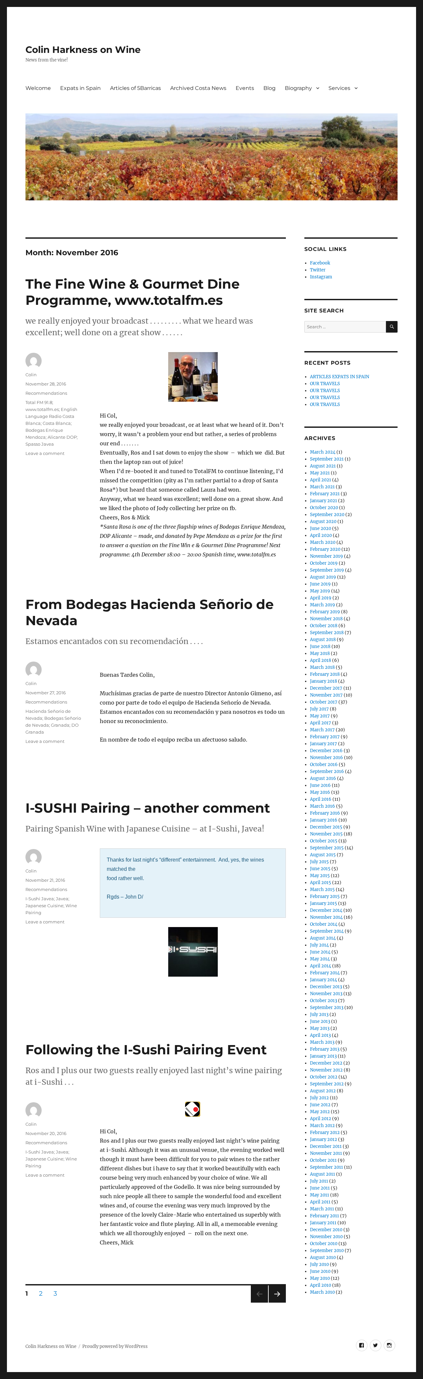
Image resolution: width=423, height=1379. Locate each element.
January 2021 (323, 501)
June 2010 (320, 1271)
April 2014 (320, 966)
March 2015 (322, 889)
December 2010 (326, 1230)
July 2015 (319, 862)
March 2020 (322, 542)
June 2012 (320, 1105)
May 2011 (319, 1195)
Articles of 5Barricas (135, 88)
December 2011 (326, 1146)
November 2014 (326, 917)
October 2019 (324, 563)
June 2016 (320, 785)
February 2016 (325, 813)
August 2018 (323, 639)
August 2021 (323, 466)
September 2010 (327, 1250)
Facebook (320, 263)
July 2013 (319, 1014)
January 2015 (323, 903)
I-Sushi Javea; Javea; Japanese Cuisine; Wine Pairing (51, 905)
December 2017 (326, 688)
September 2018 (327, 632)
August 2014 (323, 938)
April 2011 (320, 1202)
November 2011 (326, 1153)
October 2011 (323, 1160)
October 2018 (323, 626)
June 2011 (320, 1188)
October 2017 (323, 702)
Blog (269, 88)
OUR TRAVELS (325, 383)
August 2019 (323, 577)
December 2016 (326, 750)
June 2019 (320, 584)
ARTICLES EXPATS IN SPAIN (339, 377)
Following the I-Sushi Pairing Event (146, 1049)
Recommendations (46, 393)
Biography (298, 88)
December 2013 (326, 987)
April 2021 (320, 480)
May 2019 (320, 591)
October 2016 (324, 764)
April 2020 (321, 535)
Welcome (38, 88)
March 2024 (322, 452)
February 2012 (325, 1132)
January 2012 (323, 1139)
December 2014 (326, 910)
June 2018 (320, 646)
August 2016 (323, 778)
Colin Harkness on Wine (83, 49)
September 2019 (327, 570)
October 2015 (323, 841)
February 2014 (325, 973)
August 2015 (323, 855)
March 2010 (322, 1292)
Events (245, 88)
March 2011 (322, 1209)
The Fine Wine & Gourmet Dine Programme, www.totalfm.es (132, 292)
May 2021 (320, 473)
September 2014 (327, 931)
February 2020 (325, 549)
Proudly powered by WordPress (115, 1346)
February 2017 (325, 737)
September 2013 (326, 1007)
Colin (31, 374)
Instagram (321, 277)
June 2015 (320, 869)
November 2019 (326, 556)
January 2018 (323, 681)
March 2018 (322, 667)
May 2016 (320, 792)
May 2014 (320, 959)
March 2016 (322, 806)
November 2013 (326, 993)
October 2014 (323, 924)
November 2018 (326, 619)
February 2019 (325, 612)
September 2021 (327, 459)
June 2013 (320, 1021)
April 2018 (320, 660)
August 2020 (323, 521)
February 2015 (325, 896)
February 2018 (325, 674)
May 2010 (320, 1278)
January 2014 (323, 980)
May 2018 (320, 653)
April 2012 (320, 1118)
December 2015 (326, 827)
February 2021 (325, 494)
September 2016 (327, 771)
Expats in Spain (80, 88)
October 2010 (323, 1243)
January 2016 (323, 820)
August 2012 (323, 1091)
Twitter (318, 270)
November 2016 (326, 757)
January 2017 (323, 744)
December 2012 (326, 1063)
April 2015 (320, 882)
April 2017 (320, 723)
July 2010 (319, 1264)
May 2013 (319, 1028)
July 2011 (319, 1181)
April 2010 (320, 1285)
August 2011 (322, 1174)
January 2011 (323, 1223)
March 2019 (322, 605)
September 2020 (327, 514)
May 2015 (320, 875)
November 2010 (326, 1236)
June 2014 (320, 952)
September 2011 (326, 1167)
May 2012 (320, 1112)
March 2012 (322, 1125)
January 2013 (323, 1056)
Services (339, 88)
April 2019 (320, 598)
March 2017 (322, 730)
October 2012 (323, 1077)
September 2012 (327, 1084)
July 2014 (319, 945)
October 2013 (323, 1000)
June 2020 (320, 528)
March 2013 (322, 1042)
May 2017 (320, 716)
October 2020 (324, 507)
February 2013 (324, 1049)
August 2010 (323, 1257)
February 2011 (324, 1216)
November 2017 (326, 695)
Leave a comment (44, 453)
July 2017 (319, 709)
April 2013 (320, 1035)
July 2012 (319, 1098)
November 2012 (326, 1070)
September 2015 (327, 848)
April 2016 (320, 799)
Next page (277, 1302)
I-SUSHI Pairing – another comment (147, 808)
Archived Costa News (198, 88)
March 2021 (322, 487)
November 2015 (326, 834)
